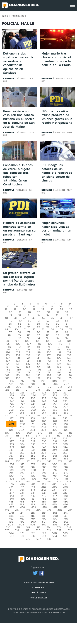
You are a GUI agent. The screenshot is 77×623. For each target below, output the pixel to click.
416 (49, 481)
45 (52, 318)
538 (49, 539)
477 (49, 510)
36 (38, 315)
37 (47, 315)
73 (43, 329)
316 (28, 435)
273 (38, 415)
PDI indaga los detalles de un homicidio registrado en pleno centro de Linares (57, 173)
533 (44, 536)
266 (33, 412)
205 (44, 384)
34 (19, 315)
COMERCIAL (38, 587)
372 (39, 461)
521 (49, 530)
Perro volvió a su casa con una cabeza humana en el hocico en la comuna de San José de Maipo (19, 119)
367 (55, 458)
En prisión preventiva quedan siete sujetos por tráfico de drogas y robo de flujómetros (19, 278)
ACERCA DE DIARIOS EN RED (38, 582)
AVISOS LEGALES (38, 597)
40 (6, 318)
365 (33, 458)
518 (17, 530)
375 (70, 461)
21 (34, 309)
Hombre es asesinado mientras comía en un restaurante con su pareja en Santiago (19, 228)
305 (54, 430)
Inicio (5, 16)
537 (39, 539)
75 (61, 329)
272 (28, 415)
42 (24, 318)
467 (11, 507)
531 (23, 536)
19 (15, 309)
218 (38, 389)
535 (65, 536)
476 (38, 510)
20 (24, 309)
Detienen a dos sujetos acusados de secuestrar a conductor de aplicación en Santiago (18, 63)
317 (38, 435)
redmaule (8, 78)
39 (66, 315)
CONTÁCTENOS (38, 592)
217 (28, 389)
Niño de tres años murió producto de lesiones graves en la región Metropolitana (57, 117)
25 (70, 309)
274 (49, 415)
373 (49, 461)
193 (49, 378)
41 (15, 318)
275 (59, 415)
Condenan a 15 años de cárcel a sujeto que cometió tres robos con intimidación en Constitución (18, 175)
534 (54, 536)
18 (6, 309)
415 (38, 481)
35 (29, 315)
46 (61, 318)
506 (32, 524)
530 (12, 536)
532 (33, 536)
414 (28, 481)
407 (23, 478)
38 (57, 315)
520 (38, 530)
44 (43, 318)
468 (22, 507)
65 (38, 326)
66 (48, 326)
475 (28, 510)
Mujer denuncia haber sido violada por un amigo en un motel (56, 228)
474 (17, 510)
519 (27, 530)
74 (52, 329)
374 (60, 461)
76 (70, 329)
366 (44, 458)
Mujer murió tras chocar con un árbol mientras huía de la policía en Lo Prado (56, 59)
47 (71, 318)
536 (28, 539)
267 (44, 412)
